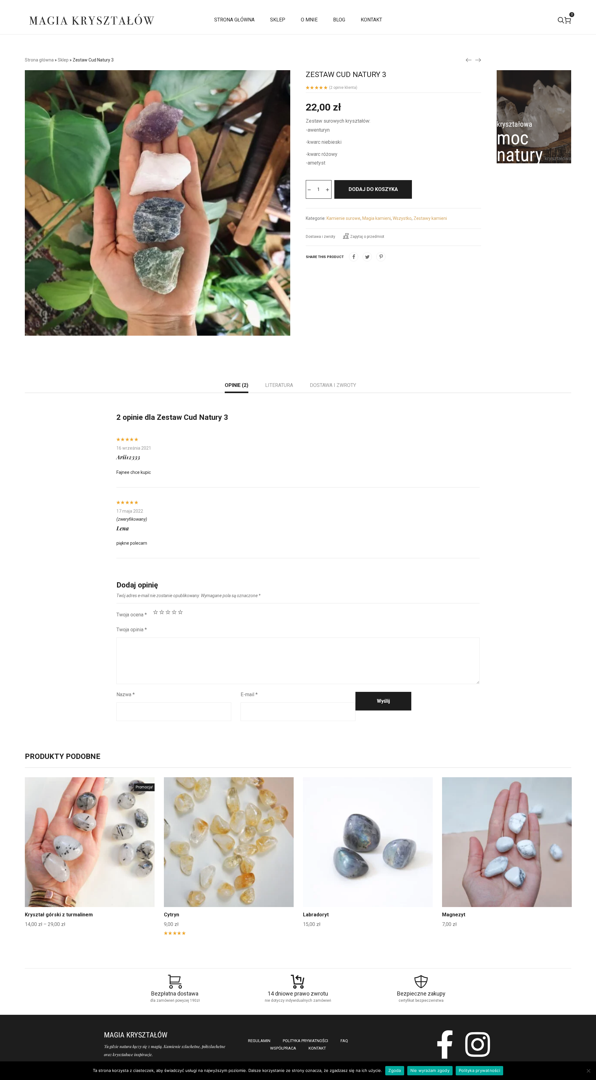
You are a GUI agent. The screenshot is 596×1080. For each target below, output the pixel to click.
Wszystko (402, 218)
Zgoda (394, 1070)
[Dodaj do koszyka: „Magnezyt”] (507, 857)
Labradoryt (316, 915)
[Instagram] (478, 1044)
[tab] (236, 386)
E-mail (249, 694)
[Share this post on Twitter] (367, 256)
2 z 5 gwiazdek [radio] (161, 612)
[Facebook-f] (445, 1044)
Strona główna (39, 59)
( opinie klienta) (343, 87)
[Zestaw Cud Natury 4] (478, 59)
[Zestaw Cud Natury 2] (469, 59)
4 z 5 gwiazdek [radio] (174, 612)
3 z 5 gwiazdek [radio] (167, 612)
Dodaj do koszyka (373, 189)
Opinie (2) (236, 385)
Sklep (63, 59)
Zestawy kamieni (430, 218)
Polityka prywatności (479, 1070)
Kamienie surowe (343, 218)
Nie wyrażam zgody (429, 1070)
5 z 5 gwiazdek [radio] (180, 612)
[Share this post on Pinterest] (381, 256)
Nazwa (125, 694)
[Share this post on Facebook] (353, 256)
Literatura (279, 385)
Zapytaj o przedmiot (367, 236)
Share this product (325, 257)
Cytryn (171, 915)
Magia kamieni (376, 218)
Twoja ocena (131, 615)
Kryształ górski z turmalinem (59, 915)
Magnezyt (453, 915)
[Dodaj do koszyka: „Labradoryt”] (368, 857)
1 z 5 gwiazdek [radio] (155, 612)
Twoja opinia (131, 630)
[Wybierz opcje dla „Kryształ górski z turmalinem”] (90, 857)
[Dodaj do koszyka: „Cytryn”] (229, 857)
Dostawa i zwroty (320, 236)
